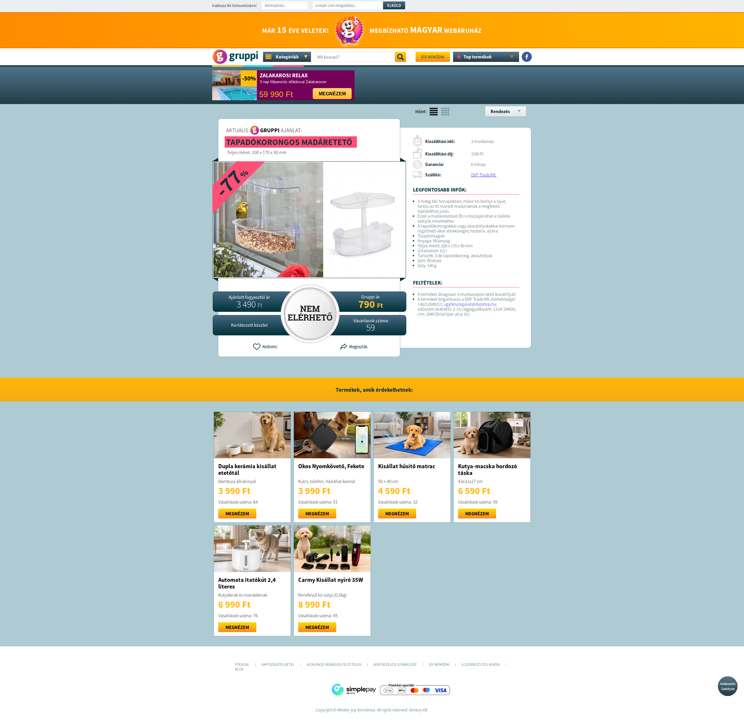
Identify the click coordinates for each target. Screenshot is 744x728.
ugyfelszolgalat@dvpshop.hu (470, 304)
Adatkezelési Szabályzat (728, 686)
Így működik (432, 57)
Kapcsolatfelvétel (278, 664)
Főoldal (242, 664)
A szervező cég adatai (481, 664)
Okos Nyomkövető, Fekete (331, 466)
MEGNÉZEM (237, 513)
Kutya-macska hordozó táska (487, 469)
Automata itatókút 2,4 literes (247, 583)
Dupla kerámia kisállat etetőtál (247, 469)
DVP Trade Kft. (483, 175)
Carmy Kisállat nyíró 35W (330, 579)
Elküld (394, 5)
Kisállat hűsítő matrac (406, 466)
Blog (239, 669)
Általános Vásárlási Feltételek (334, 664)
